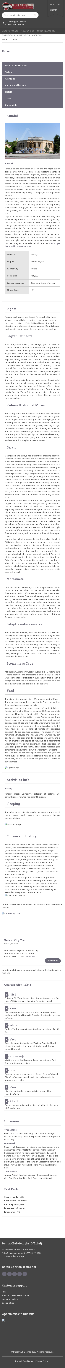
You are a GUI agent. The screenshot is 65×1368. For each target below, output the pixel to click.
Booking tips (8, 1302)
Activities (10, 78)
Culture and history (15, 85)
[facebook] (4, 1274)
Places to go (27, 31)
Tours (8, 98)
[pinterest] (14, 1274)
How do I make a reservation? (16, 1295)
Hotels (8, 91)
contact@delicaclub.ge (14, 1256)
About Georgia (10, 31)
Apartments (23, 35)
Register (53, 10)
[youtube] (9, 1274)
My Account (55, 4)
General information (16, 65)
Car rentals (8, 35)
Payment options (10, 1299)
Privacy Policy (42, 1361)
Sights (8, 72)
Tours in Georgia (46, 31)
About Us (37, 35)
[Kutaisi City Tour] (32, 924)
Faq (4, 1291)
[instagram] (25, 1274)
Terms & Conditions (24, 1361)
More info (30, 956)
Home (4, 39)
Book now (53, 961)
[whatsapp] (19, 1274)
